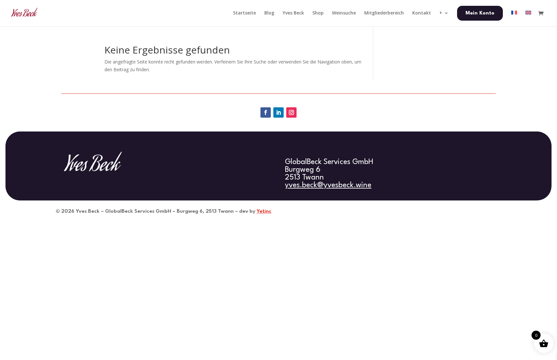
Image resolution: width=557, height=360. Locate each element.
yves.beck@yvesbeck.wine (328, 185)
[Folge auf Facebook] (265, 112)
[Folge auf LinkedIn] (278, 112)
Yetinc (264, 211)
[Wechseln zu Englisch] (528, 18)
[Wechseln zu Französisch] (514, 18)
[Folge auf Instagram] (291, 112)
